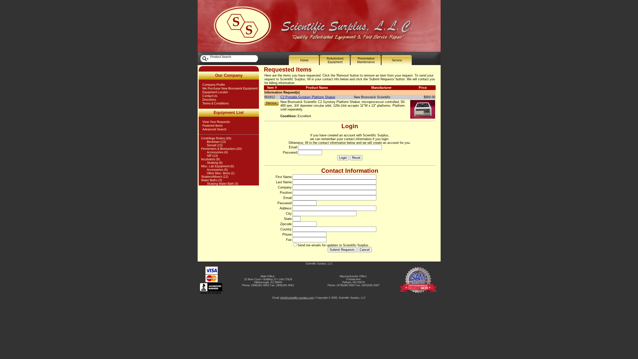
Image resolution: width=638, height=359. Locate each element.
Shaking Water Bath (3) (222, 183)
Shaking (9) (215, 163)
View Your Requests (216, 122)
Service (397, 60)
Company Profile (213, 85)
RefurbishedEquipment (335, 60)
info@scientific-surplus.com (297, 297)
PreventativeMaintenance (366, 60)
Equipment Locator (215, 92)
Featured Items (212, 125)
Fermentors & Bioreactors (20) (221, 149)
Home (304, 60)
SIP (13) (212, 156)
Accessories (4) (217, 152)
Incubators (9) (210, 159)
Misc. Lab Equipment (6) (217, 166)
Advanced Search (214, 129)
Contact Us (209, 96)
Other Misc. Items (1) (221, 173)
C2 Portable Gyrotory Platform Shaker (307, 97)
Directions (209, 99)
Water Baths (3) (211, 180)
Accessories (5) (217, 170)
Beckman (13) (216, 142)
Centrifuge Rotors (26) (216, 138)
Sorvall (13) (215, 145)
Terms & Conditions (215, 103)
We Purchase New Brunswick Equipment (230, 88)
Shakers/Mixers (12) (214, 177)
